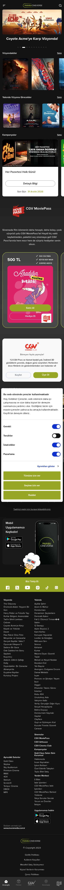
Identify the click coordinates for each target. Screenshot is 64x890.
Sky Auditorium (10, 767)
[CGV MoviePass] (59, 883)
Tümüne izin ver (32, 475)
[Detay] (15, 74)
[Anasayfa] (32, 841)
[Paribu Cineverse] (33, 5)
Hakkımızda (39, 759)
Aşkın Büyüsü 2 (41, 629)
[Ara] (60, 5)
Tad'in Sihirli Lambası (13, 619)
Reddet (32, 495)
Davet (6, 632)
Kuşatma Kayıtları (11, 672)
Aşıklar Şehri (40, 604)
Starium (7, 780)
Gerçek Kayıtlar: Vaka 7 (14, 641)
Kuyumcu (8, 657)
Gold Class (8, 761)
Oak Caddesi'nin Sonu (14, 650)
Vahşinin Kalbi (40, 700)
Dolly (6, 663)
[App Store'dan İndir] (42, 821)
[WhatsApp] (56, 587)
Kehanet (38, 647)
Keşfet (18, 374)
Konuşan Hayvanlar (43, 635)
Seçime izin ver (32, 485)
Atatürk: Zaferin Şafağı (14, 660)
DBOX (6, 789)
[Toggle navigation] (5, 5)
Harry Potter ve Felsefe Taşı (16, 613)
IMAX (6, 773)
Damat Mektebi (41, 672)
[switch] (56, 435)
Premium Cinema (11, 770)
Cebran (7, 622)
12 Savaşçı (39, 625)
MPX (6, 792)
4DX (6, 776)
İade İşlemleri (40, 782)
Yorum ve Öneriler (42, 801)
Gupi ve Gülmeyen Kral (45, 722)
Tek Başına (39, 666)
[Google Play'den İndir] (42, 815)
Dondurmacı (40, 610)
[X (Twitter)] (17, 587)
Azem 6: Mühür (41, 607)
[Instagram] (38, 587)
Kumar (37, 650)
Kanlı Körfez (39, 632)
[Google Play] (14, 539)
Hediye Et (30, 316)
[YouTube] (27, 587)
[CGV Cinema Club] (32, 883)
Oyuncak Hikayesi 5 (13, 644)
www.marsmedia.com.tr (14, 828)
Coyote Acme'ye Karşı (14, 625)
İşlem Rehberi (40, 765)
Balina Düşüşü (41, 710)
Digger (37, 685)
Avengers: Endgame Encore (47, 669)
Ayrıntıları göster (46, 466)
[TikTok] (47, 587)
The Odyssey (10, 604)
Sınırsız (37, 644)
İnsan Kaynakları (41, 762)
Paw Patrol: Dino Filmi (13, 635)
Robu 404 (39, 694)
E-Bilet (37, 779)
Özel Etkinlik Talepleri (44, 768)
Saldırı (37, 622)
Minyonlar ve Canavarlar (15, 638)
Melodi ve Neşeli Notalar (45, 660)
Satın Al (30, 307)
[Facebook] (8, 587)
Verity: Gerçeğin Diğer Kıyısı (47, 703)
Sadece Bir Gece (11, 647)
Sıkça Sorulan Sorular (44, 798)
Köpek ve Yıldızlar (12, 629)
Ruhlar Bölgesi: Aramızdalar (16, 616)
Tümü (59, 53)
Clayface (38, 719)
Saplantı (7, 653)
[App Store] (14, 545)
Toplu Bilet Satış (41, 771)
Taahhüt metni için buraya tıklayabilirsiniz (32, 509)
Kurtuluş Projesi (11, 675)
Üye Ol (45, 374)
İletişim (37, 804)
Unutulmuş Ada (41, 697)
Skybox (7, 764)
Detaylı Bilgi (30, 183)
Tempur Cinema (11, 786)
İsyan (36, 675)
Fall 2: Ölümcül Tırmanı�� (46, 619)
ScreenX (7, 783)
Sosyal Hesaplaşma (43, 706)
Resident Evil (40, 663)
